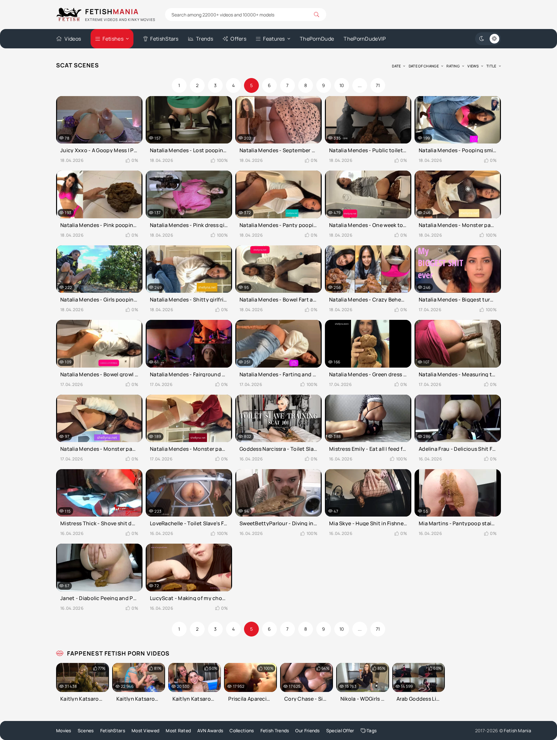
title (491, 66)
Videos (72, 38)
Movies (63, 730)
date (396, 66)
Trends (204, 38)
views (473, 66)
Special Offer (340, 730)
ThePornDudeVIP (365, 38)
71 (378, 85)
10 (341, 85)
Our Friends (307, 730)
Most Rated (178, 730)
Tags (371, 730)
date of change (424, 66)
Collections (242, 730)
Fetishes (113, 38)
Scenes (86, 730)
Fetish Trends (274, 730)
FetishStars (164, 38)
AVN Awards (210, 730)
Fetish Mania (517, 730)
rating (453, 66)
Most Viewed (145, 730)
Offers (238, 38)
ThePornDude (317, 38)
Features (274, 38)
